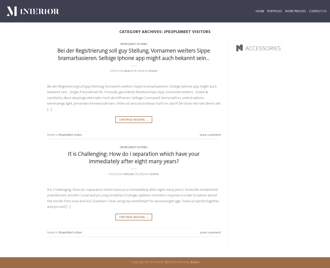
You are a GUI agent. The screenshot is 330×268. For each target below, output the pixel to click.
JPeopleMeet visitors (134, 44)
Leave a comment (210, 135)
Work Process (295, 11)
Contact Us (318, 11)
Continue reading (134, 119)
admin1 (153, 71)
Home (260, 11)
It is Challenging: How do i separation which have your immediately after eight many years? (134, 157)
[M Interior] (32, 11)
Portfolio (274, 11)
